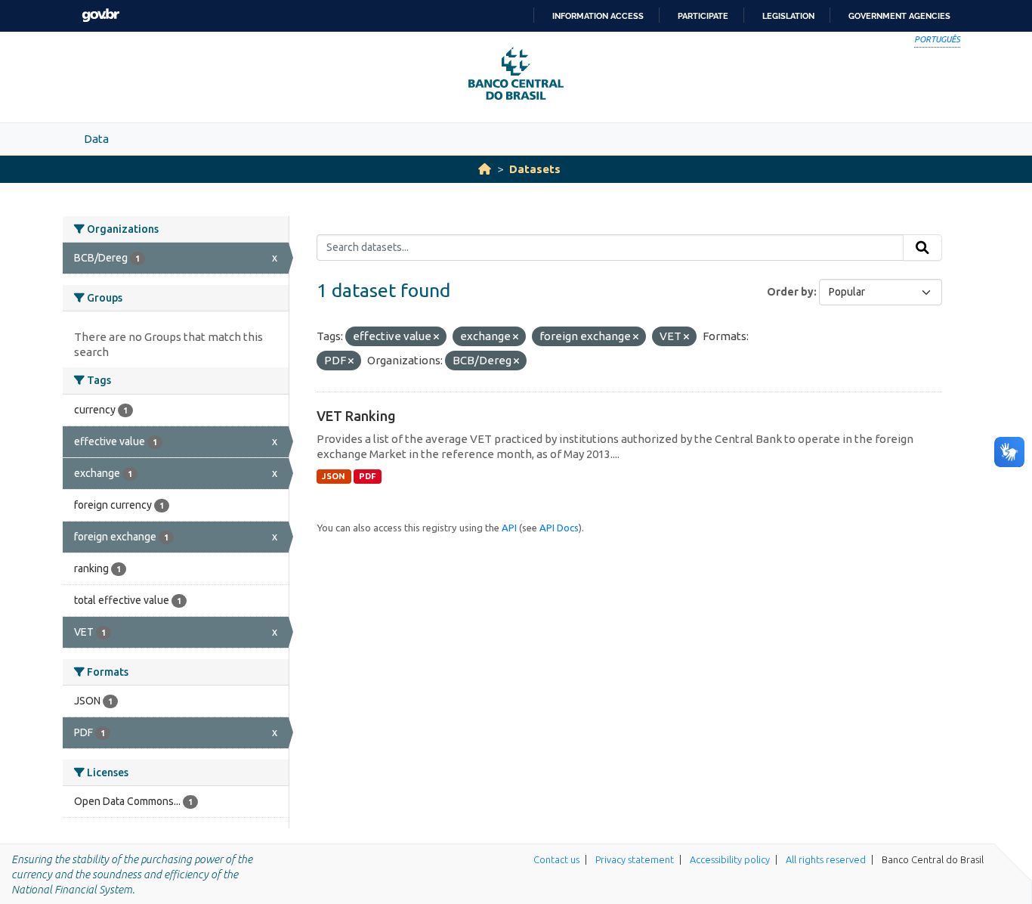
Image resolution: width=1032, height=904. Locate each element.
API (509, 527)
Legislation (788, 16)
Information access (598, 16)
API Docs (559, 527)
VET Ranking (356, 415)
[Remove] (436, 337)
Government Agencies (899, 16)
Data (96, 138)
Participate (703, 16)
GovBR (100, 15)
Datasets (535, 169)
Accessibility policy (730, 859)
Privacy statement (634, 859)
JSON (333, 476)
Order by (790, 292)
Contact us (556, 859)
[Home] (484, 169)
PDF (367, 476)
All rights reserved (826, 859)
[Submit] (922, 248)
